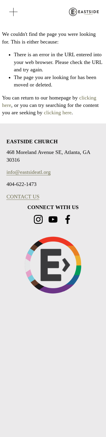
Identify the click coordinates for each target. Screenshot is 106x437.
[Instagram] (38, 219)
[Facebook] (67, 219)
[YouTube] (53, 219)
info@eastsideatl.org (28, 172)
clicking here (58, 112)
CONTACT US (22, 197)
